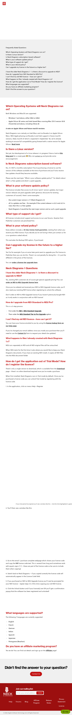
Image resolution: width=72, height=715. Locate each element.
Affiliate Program (36, 701)
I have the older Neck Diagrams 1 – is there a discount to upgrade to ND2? (33, 72)
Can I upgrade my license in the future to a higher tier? (26, 67)
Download (61, 368)
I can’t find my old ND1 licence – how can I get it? (24, 77)
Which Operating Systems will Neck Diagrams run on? (25, 52)
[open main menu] (4, 3)
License (61, 706)
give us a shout (49, 31)
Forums (18, 702)
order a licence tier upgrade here (24, 262)
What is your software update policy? (19, 60)
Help (10, 702)
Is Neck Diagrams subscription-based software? (23, 57)
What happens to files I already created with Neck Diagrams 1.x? (29, 79)
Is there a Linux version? (14, 55)
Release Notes (49, 701)
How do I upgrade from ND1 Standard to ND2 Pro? (24, 74)
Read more (16, 144)
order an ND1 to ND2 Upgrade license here (22, 282)
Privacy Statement (61, 700)
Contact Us (22, 333)
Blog (26, 702)
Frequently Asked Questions (16, 48)
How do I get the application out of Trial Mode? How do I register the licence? (34, 82)
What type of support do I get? (17, 62)
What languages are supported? (17, 84)
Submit (40, 693)
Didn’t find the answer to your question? (20, 89)
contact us (38, 156)
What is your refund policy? (16, 65)
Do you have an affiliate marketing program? (22, 87)
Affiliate (49, 650)
